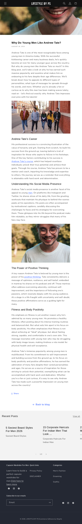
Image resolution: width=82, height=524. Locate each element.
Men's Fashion (59, 471)
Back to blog (43, 404)
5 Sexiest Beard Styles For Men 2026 (19, 429)
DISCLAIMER (35, 476)
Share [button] (16, 393)
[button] (5, 3)
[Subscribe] (49, 502)
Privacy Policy (36, 471)
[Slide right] (46, 454)
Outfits (56, 482)
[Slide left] (36, 454)
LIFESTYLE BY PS (32, 519)
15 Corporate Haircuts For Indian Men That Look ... (56, 430)
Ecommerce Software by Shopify (50, 519)
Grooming (57, 476)
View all (76, 416)
